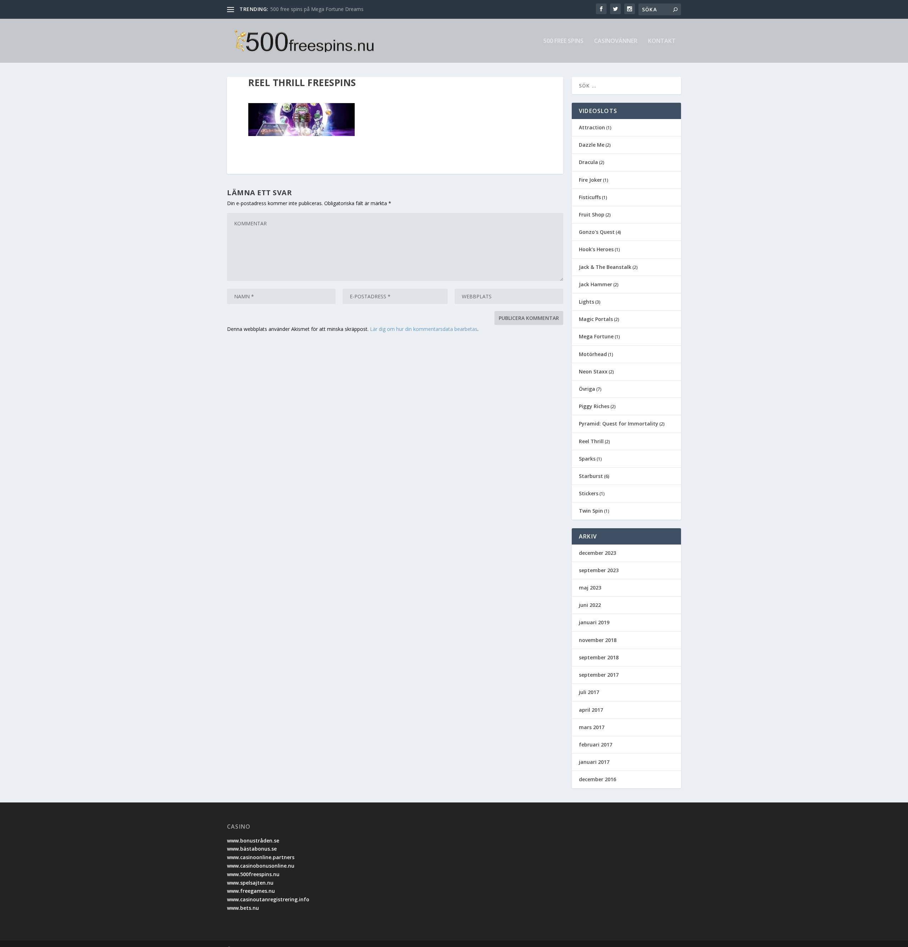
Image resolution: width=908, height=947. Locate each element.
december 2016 (597, 779)
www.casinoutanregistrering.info (268, 899)
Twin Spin (591, 510)
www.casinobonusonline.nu (260, 865)
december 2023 (597, 552)
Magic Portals (596, 319)
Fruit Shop (591, 214)
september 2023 (599, 570)
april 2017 (591, 709)
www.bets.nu (243, 907)
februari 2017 (595, 744)
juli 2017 (589, 692)
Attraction (592, 127)
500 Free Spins (563, 41)
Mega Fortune (596, 336)
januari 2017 (594, 762)
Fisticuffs (590, 197)
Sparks (587, 458)
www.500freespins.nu (253, 874)
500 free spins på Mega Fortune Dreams (317, 9)
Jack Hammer (595, 284)
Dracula (588, 162)
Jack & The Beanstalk (605, 267)
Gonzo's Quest (597, 232)
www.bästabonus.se (252, 848)
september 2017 (599, 674)
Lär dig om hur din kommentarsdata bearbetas (423, 329)
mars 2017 (591, 727)
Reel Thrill (591, 441)
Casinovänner (615, 41)
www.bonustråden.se (253, 840)
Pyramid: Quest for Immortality (618, 423)
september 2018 (599, 657)
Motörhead (593, 354)
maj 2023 (590, 587)
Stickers (588, 493)
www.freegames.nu (251, 890)
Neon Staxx (593, 371)
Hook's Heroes (596, 249)
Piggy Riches (594, 406)
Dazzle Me (591, 144)
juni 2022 (590, 605)
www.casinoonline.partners (260, 857)
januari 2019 (594, 622)
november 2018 (597, 640)
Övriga (587, 388)
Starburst (591, 476)
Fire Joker (590, 179)
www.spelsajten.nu (250, 882)
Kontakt (662, 41)
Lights (586, 301)
